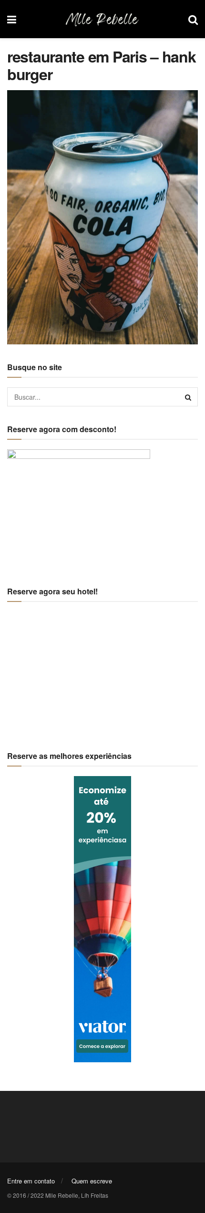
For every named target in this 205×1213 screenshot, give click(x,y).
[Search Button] (188, 396)
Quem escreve (92, 1180)
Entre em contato (31, 1180)
